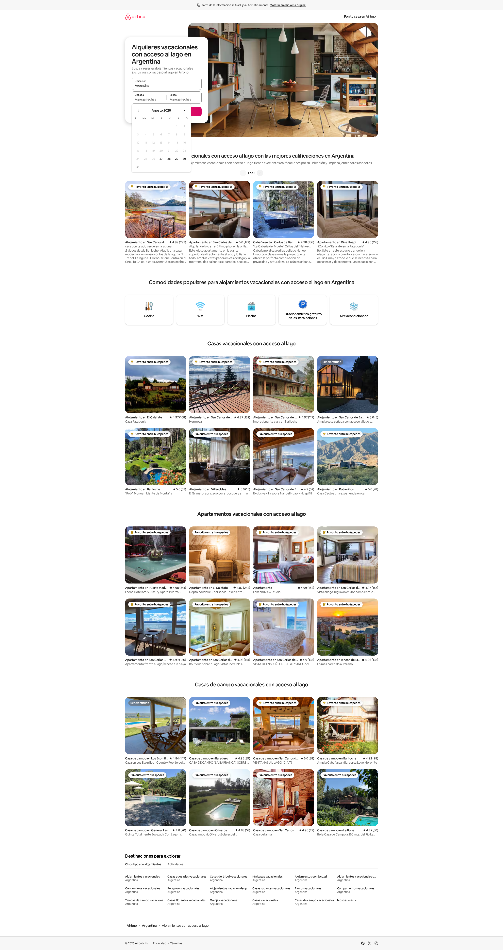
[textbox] (149, 99)
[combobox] (166, 85)
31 (138, 167)
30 (184, 159)
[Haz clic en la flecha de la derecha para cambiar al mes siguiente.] (184, 110)
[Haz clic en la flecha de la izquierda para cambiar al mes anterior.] (138, 110)
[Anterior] (243, 173)
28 (169, 159)
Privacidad (159, 943)
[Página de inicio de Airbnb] (135, 16)
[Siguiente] (260, 173)
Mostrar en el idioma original (288, 5)
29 (176, 159)
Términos (176, 943)
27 (161, 159)
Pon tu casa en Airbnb (360, 16)
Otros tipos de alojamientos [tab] (143, 864)
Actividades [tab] (175, 864)
